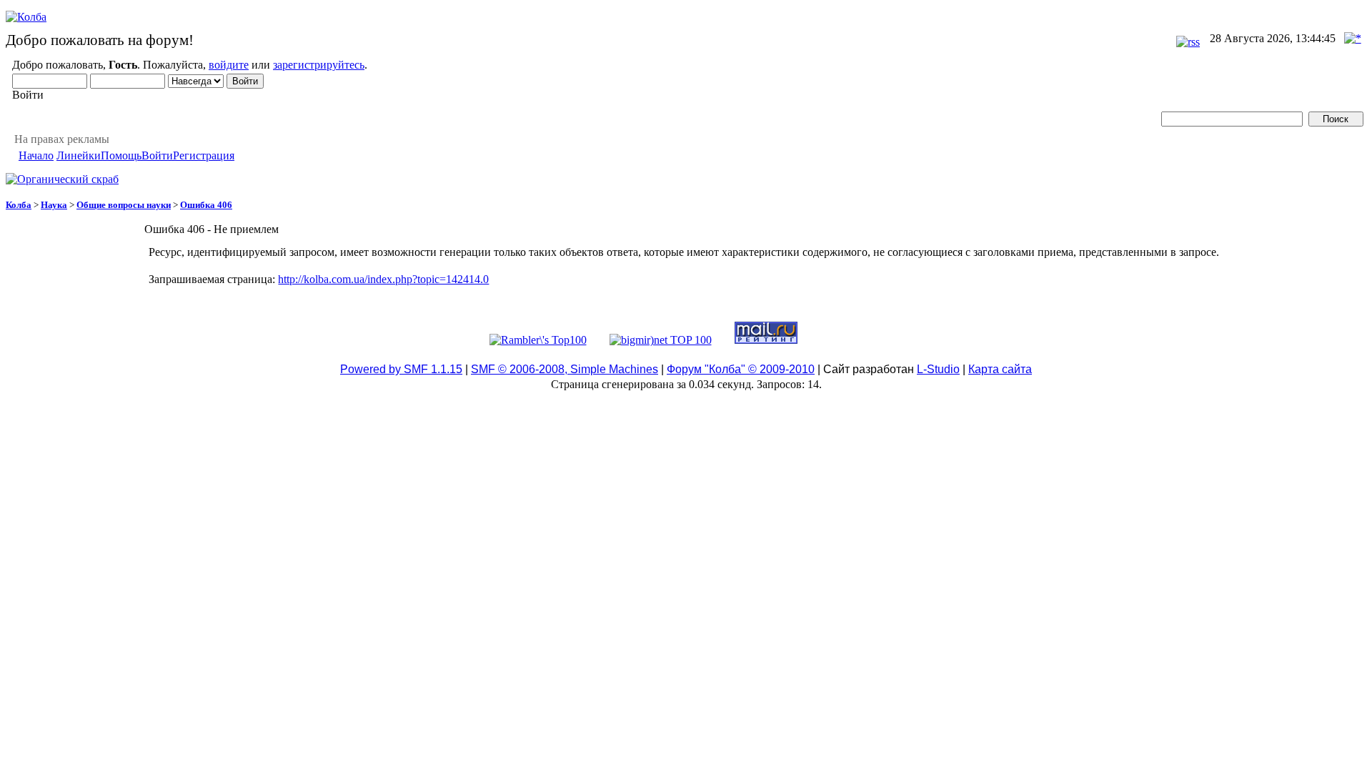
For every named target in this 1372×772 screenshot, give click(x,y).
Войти (157, 155)
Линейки (78, 155)
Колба (18, 204)
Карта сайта (1000, 369)
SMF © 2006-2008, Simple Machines (564, 369)
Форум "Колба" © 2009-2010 (741, 369)
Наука (54, 204)
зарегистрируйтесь (318, 65)
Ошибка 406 (206, 204)
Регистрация (203, 155)
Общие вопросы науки (123, 204)
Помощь (121, 155)
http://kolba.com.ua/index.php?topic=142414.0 (383, 279)
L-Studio (938, 369)
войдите (229, 65)
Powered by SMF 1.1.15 (401, 369)
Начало (36, 155)
